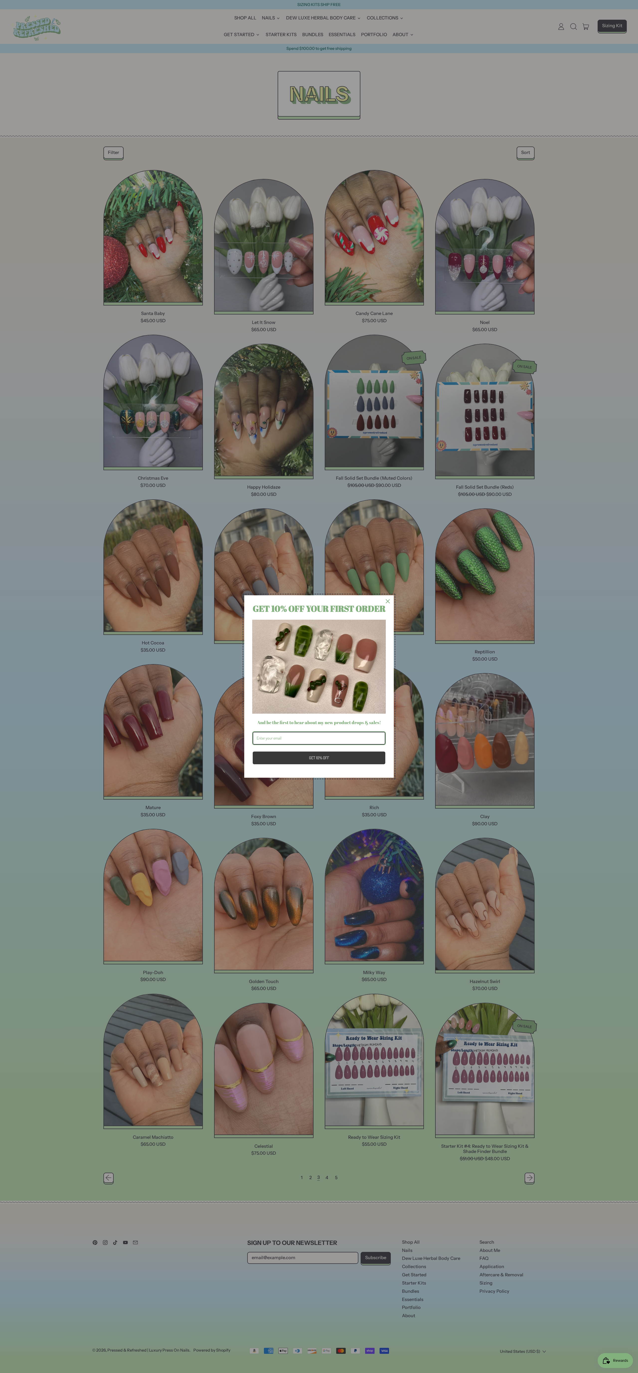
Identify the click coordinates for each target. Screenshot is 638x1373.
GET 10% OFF (319, 757)
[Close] (388, 601)
